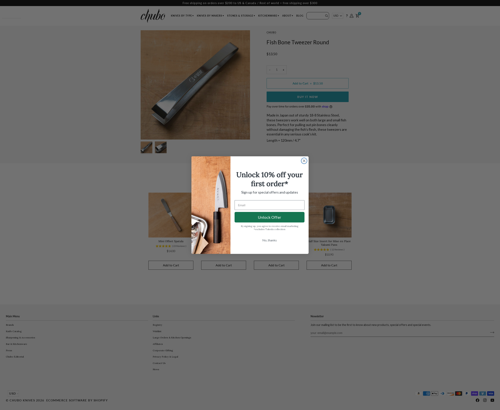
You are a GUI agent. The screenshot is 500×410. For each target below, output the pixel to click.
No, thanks (269, 240)
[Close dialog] (304, 161)
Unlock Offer (269, 217)
